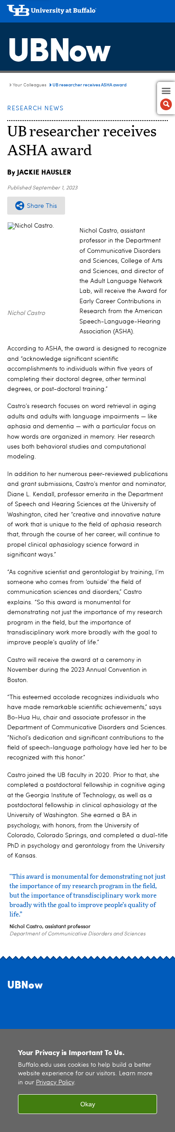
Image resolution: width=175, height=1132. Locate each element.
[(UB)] (87, 13)
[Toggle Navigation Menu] (166, 98)
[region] (87, 1080)
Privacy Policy (55, 1082)
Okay (87, 1104)
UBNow (58, 47)
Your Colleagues (29, 85)
